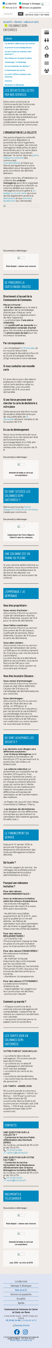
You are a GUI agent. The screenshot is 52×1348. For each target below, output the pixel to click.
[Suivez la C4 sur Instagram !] (25, 1333)
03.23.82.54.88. (14, 1150)
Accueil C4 (7, 21)
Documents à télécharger (14, 84)
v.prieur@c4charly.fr (17, 1152)
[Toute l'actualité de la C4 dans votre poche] (21, 1328)
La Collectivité (11, 3)
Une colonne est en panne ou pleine (18, 58)
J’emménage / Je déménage (15, 62)
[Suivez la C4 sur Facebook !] (17, 1333)
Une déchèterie (11, 163)
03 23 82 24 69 (13, 1320)
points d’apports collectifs (21, 156)
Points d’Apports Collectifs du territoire (20, 508)
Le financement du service (15, 70)
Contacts (8, 80)
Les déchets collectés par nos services (20, 43)
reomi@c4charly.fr (16, 1180)
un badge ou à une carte (19, 192)
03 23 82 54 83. (15, 1178)
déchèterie (9, 198)
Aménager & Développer (31, 3)
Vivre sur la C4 (11, 7)
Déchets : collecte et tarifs (27, 21)
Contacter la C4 (29, 1320)
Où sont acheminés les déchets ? (17, 66)
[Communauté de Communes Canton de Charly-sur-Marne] (42, 9)
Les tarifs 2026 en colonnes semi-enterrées (18, 75)
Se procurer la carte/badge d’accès (18, 47)
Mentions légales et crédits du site (21, 1340)
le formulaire (28, 348)
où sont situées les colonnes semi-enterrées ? (18, 52)
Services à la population (31, 7)
